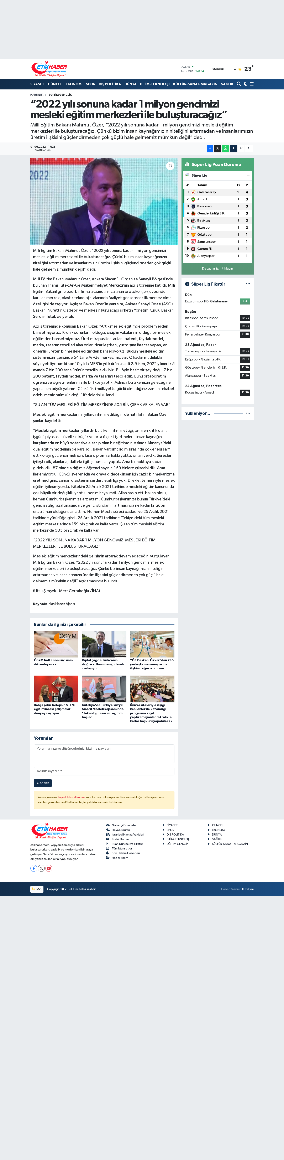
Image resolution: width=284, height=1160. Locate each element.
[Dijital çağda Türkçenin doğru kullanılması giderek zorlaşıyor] (104, 644)
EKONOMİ (74, 84)
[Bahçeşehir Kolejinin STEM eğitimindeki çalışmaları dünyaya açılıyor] (56, 689)
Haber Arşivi (120, 857)
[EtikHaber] (49, 69)
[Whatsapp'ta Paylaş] (225, 148)
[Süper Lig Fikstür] (248, 284)
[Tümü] (248, 413)
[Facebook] (33, 868)
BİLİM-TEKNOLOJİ (155, 84)
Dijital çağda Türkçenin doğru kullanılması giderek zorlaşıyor (103, 664)
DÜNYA (131, 84)
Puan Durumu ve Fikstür (127, 844)
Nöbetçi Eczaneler (124, 825)
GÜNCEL (55, 84)
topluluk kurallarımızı (72, 797)
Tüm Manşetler (122, 848)
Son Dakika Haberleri (126, 853)
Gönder (43, 783)
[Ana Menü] (251, 84)
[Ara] (239, 84)
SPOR (90, 84)
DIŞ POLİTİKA (110, 84)
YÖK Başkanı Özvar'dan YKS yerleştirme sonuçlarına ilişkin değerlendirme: (152, 664)
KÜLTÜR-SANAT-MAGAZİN (195, 84)
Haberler (36, 94)
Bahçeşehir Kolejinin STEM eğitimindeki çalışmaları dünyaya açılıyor (54, 709)
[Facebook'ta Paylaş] (210, 148)
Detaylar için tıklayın (217, 268)
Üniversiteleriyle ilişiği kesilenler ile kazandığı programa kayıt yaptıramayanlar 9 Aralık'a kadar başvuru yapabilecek (151, 713)
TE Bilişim (248, 889)
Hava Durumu (121, 830)
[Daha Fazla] (233, 148)
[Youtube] (48, 868)
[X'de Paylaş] (217, 148)
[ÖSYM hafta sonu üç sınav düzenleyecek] (56, 644)
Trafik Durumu (121, 839)
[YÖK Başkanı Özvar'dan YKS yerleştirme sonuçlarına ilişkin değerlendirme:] (152, 644)
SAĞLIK (227, 84)
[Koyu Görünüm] (245, 84)
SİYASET (37, 84)
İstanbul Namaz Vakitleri (128, 834)
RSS (39, 889)
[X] (41, 868)
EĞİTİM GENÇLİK (60, 94)
